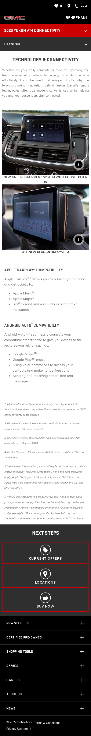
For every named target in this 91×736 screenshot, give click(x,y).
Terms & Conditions (47, 723)
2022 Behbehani (21, 722)
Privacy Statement (18, 729)
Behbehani (76, 17)
